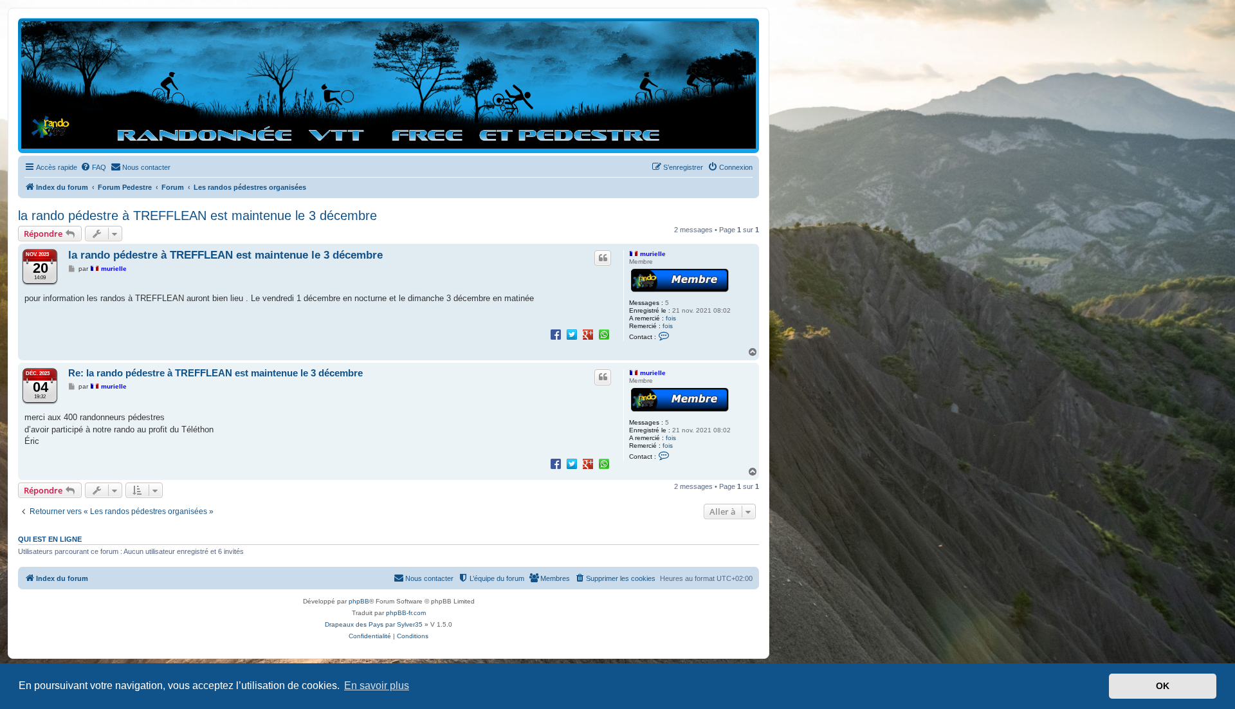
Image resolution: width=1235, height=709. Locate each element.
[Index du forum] (388, 85)
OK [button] (1162, 686)
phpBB (359, 601)
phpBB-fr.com (406, 612)
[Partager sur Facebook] (556, 334)
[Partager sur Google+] (588, 334)
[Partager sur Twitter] (572, 334)
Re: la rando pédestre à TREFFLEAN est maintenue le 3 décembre (215, 372)
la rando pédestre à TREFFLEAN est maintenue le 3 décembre (197, 215)
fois (671, 318)
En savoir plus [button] (376, 685)
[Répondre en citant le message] (602, 258)
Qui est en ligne (50, 539)
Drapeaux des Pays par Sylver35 (374, 624)
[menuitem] (93, 167)
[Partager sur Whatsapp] (604, 334)
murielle (653, 253)
